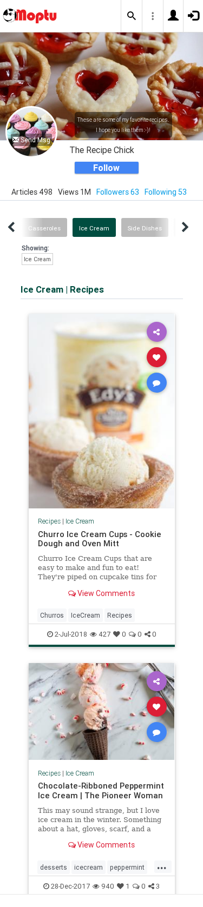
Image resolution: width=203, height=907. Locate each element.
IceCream (85, 615)
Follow (106, 167)
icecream (88, 867)
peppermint (127, 867)
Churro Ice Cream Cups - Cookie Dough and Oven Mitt (99, 539)
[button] (131, 16)
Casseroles (44, 228)
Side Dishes (145, 228)
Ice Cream (94, 228)
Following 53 (166, 192)
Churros (52, 615)
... (162, 866)
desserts (53, 867)
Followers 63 (117, 192)
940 (107, 886)
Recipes (49, 521)
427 (104, 634)
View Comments (105, 593)
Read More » (101, 410)
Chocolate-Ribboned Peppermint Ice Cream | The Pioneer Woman (101, 790)
